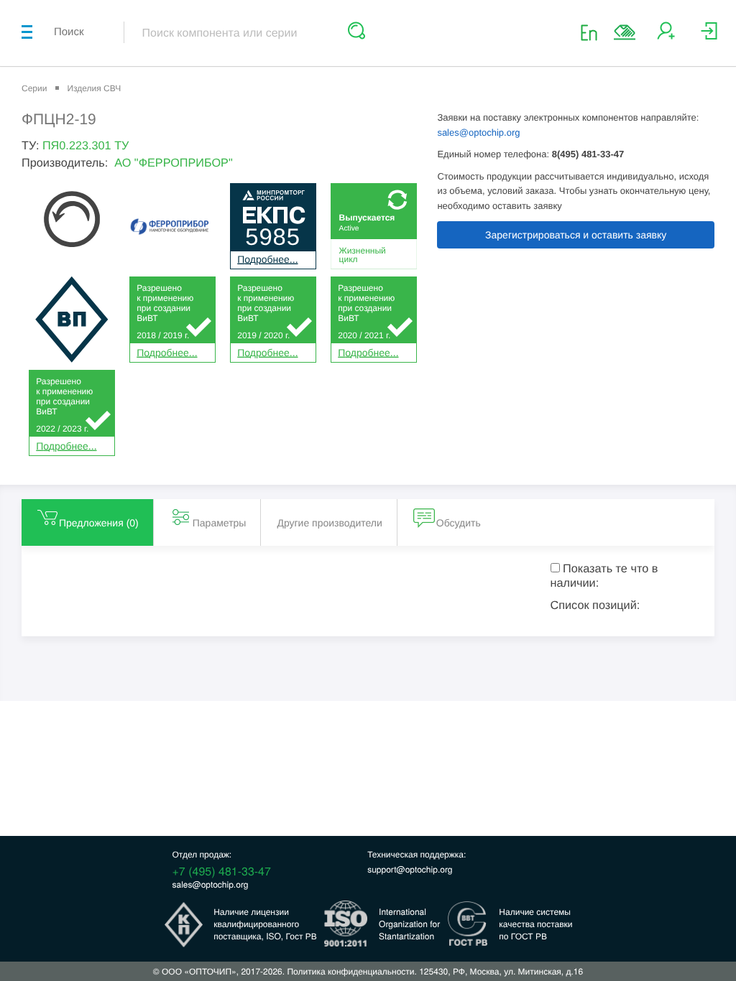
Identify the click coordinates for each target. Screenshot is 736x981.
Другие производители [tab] (329, 523)
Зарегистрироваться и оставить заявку (575, 235)
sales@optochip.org (478, 132)
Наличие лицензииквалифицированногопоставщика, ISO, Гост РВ (265, 924)
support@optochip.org (409, 869)
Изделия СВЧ (94, 88)
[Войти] (709, 36)
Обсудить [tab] (458, 523)
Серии (34, 88)
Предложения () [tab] (99, 523)
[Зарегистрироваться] (666, 36)
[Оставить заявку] (624, 32)
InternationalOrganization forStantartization (409, 924)
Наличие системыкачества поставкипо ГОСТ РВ (535, 924)
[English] (593, 32)
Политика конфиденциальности (350, 971)
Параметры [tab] (220, 523)
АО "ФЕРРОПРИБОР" (173, 163)
